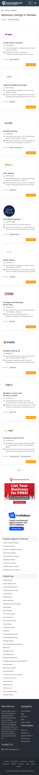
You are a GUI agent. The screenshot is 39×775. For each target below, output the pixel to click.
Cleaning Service (14, 456)
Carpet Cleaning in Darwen (11, 543)
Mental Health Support (10, 691)
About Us (24, 730)
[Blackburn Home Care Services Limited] (9, 385)
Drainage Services (8, 651)
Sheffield (13, 764)
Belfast (19, 766)
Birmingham (14, 761)
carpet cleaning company (10, 590)
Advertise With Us (27, 736)
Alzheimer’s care (8, 685)
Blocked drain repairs (9, 668)
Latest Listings (25, 722)
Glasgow (31, 761)
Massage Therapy (8, 641)
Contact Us (24, 733)
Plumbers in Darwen (9, 546)
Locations (24, 717)
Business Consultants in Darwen (12, 549)
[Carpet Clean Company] (9, 34)
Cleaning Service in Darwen (11, 566)
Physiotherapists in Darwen (11, 556)
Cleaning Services (26, 456)
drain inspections (8, 617)
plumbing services (8, 654)
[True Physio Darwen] (9, 211)
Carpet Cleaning (14, 59)
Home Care (13, 412)
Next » (19, 470)
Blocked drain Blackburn (10, 658)
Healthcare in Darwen (9, 553)
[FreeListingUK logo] (12, 3)
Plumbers (12, 102)
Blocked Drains (7, 597)
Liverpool (21, 764)
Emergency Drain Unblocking (11, 604)
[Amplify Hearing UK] (9, 343)
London (6, 761)
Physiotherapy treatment (10, 637)
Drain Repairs (7, 607)
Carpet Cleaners (7, 594)
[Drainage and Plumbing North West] (9, 294)
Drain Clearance (7, 664)
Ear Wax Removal (8, 671)
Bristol (33, 764)
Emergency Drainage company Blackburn (15, 661)
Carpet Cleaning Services (10, 587)
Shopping (12, 277)
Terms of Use (25, 738)
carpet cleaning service (9, 583)
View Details (30, 65)
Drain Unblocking (8, 600)
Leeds (27, 764)
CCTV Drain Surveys (9, 614)
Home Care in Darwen (9, 563)
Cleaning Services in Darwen (11, 570)
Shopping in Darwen (9, 559)
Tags (22, 719)
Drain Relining (7, 624)
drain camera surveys (9, 621)
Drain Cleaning (7, 610)
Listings (7, 10)
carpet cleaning (7, 580)
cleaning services (8, 695)
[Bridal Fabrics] (9, 252)
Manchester (23, 761)
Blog (22, 714)
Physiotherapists (14, 234)
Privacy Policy (25, 741)
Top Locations (25, 711)
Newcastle (6, 764)
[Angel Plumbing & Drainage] (9, 77)
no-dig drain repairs (9, 627)
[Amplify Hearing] (9, 123)
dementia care (7, 688)
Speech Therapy (8, 681)
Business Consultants (16, 147)
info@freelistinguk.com (11, 749)
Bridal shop (6, 647)
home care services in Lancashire (12, 674)
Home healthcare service (10, 634)
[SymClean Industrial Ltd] (9, 430)
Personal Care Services (9, 678)
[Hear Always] (9, 165)
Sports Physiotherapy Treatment (13, 644)
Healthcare (13, 190)
